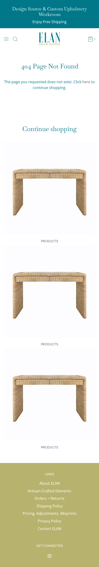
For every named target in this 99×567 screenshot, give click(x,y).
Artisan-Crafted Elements (49, 490)
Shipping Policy (49, 506)
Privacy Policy (49, 521)
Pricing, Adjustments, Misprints (50, 513)
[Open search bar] (16, 39)
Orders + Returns (49, 498)
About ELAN (49, 483)
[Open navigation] (6, 39)
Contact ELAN (49, 528)
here (86, 81)
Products (49, 241)
